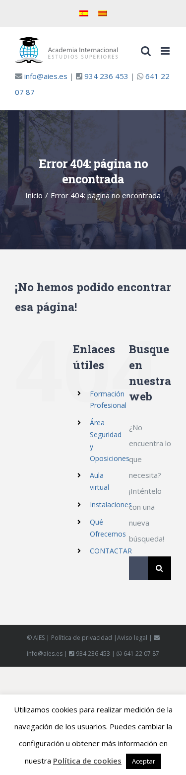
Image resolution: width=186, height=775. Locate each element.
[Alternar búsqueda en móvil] (146, 51)
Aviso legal (132, 637)
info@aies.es (45, 76)
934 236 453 (106, 76)
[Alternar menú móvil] (166, 51)
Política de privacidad (81, 637)
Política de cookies (87, 761)
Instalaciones (111, 504)
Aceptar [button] (143, 761)
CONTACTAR (111, 550)
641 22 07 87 (141, 653)
